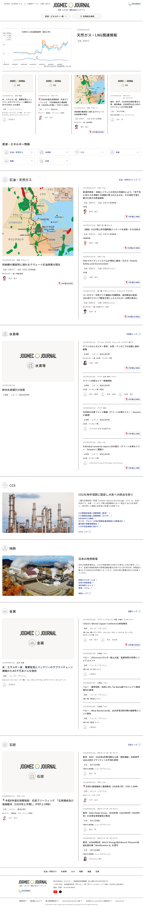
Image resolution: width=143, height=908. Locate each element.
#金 (87, 632)
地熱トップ (83, 593)
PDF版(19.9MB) (132, 248)
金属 (4, 109)
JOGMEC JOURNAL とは (13, 4)
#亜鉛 (92, 722)
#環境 (101, 389)
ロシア (109, 225)
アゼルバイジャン (109, 291)
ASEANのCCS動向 (86, 518)
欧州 (99, 225)
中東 (88, 108)
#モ (96, 635)
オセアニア (126, 96)
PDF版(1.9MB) (133, 217)
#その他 (93, 669)
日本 (104, 376)
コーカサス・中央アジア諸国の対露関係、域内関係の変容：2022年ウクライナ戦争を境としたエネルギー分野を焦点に (111, 296)
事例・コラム (84, 588)
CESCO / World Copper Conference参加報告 (105, 623)
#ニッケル (27, 113)
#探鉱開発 (89, 122)
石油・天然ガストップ (128, 179)
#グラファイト (14, 115)
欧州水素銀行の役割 (13, 389)
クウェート (94, 108)
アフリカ (100, 342)
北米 (16, 96)
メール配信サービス (31, 4)
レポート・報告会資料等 (20, 395)
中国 (115, 619)
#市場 (85, 207)
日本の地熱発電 (84, 582)
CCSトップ (83, 531)
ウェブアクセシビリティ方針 (72, 901)
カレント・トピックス (98, 628)
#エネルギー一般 (79, 122)
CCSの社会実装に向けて (88, 526)
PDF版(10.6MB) (132, 317)
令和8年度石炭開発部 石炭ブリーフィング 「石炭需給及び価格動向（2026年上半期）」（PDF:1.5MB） (53, 102)
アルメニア (121, 291)
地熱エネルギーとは (86, 580)
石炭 (40, 109)
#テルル (121, 632)
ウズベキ (129, 291)
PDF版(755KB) (133, 645)
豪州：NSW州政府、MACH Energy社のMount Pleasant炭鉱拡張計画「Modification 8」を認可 (111, 844)
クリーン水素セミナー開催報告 (97, 380)
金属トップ (132, 611)
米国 (20, 96)
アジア (99, 376)
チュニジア (116, 342)
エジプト (108, 342)
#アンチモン (97, 632)
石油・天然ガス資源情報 (94, 119)
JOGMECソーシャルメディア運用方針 (99, 901)
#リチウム (5, 115)
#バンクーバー (24, 115)
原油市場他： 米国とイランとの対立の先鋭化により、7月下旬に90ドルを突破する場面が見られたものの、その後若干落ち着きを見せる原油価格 (112, 194)
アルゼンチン (129, 619)
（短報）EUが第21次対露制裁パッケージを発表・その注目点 (111, 229)
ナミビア (124, 342)
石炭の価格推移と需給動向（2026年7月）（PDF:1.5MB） (112, 786)
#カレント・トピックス (91, 795)
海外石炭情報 (121, 111)
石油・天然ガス (83, 41)
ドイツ (113, 376)
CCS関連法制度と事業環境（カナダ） (94, 515)
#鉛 (87, 722)
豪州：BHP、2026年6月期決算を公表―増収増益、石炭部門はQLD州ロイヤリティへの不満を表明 (125, 104)
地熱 (81, 871)
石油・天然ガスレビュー (107, 268)
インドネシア (108, 619)
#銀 (91, 632)
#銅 (84, 632)
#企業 (85, 272)
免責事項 (23, 901)
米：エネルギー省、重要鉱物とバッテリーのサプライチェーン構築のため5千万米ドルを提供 (17, 102)
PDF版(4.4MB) (133, 282)
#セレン (115, 632)
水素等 (5, 395)
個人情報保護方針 (52, 901)
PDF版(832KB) (97, 132)
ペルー (105, 653)
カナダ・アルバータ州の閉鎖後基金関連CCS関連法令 (100, 521)
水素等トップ (131, 334)
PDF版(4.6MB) (133, 399)
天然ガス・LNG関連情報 (97, 34)
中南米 (120, 619)
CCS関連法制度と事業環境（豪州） (93, 513)
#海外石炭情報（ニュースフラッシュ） (122, 115)
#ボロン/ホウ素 (88, 635)
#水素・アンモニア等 (104, 358)
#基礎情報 (86, 238)
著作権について (36, 901)
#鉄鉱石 (93, 699)
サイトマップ (119, 901)
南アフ (131, 342)
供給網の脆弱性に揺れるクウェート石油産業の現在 (31, 264)
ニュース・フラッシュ (15, 109)
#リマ (99, 669)
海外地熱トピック (85, 585)
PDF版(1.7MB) (133, 468)
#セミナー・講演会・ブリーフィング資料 (51, 113)
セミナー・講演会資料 (51, 109)
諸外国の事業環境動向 (87, 523)
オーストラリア (128, 98)
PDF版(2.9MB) (133, 368)
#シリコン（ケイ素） (16, 113)
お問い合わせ (45, 4)
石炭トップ (132, 744)
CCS (73, 871)
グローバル (54, 96)
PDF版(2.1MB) (133, 434)
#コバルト (5, 113)
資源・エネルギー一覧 (54, 16)
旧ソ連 (103, 225)
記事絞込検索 (88, 16)
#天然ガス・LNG (102, 307)
